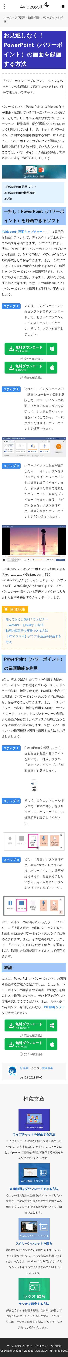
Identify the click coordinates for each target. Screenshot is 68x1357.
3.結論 (8, 199)
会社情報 (56, 1345)
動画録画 (33, 17)
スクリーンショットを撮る (34, 1243)
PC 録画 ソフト (54, 1007)
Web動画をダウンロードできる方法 (34, 1189)
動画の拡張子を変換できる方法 (27, 630)
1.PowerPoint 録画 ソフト (20, 186)
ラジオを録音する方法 (34, 1304)
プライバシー (42, 1345)
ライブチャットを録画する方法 (34, 1134)
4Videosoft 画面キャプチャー (22, 232)
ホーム (8, 17)
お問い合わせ (24, 1345)
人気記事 (20, 17)
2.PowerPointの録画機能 (19, 192)
